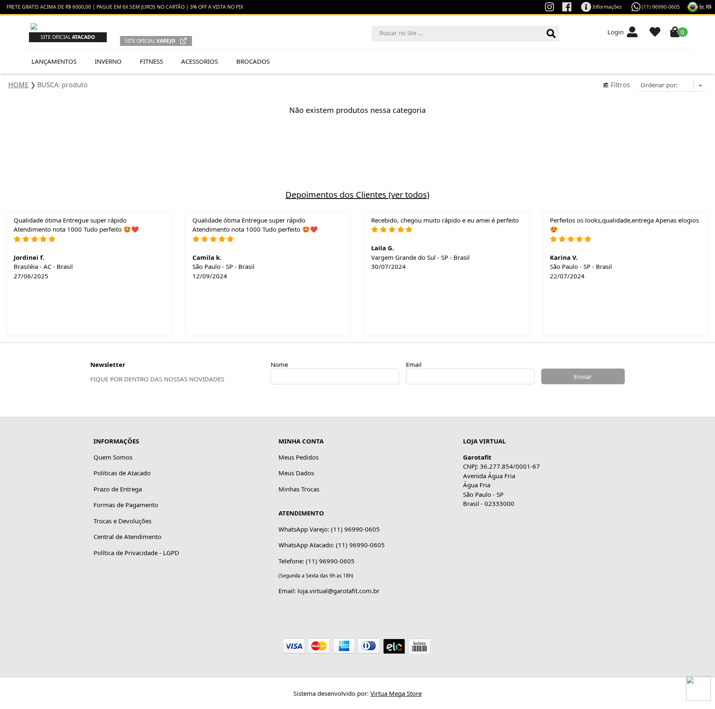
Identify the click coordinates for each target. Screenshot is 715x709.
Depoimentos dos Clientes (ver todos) (357, 194)
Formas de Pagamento (126, 505)
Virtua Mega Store (396, 693)
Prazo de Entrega (118, 489)
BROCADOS (253, 61)
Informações (606, 6)
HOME (18, 84)
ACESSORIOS (199, 61)
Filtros (619, 84)
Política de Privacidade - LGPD (136, 553)
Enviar (583, 376)
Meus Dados (296, 473)
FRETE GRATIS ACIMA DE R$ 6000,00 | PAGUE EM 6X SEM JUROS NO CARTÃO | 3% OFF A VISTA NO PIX (125, 6)
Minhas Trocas (298, 489)
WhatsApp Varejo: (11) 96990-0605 (329, 529)
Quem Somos (113, 457)
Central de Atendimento (127, 536)
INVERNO (108, 61)
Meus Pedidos (298, 457)
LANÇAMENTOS (54, 61)
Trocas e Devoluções (122, 521)
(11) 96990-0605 (660, 6)
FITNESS (151, 61)
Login (617, 32)
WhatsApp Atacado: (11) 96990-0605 (331, 545)
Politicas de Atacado (122, 473)
